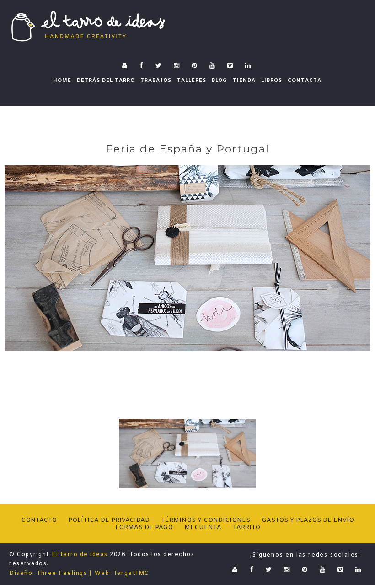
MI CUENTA (202, 527)
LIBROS (271, 80)
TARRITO (246, 527)
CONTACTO (39, 520)
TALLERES (191, 80)
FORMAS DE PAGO (144, 527)
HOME (62, 80)
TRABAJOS (155, 80)
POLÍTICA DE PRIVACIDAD (109, 520)
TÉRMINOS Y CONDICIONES (205, 520)
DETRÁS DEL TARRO (106, 80)
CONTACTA (304, 80)
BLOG (219, 80)
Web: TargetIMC (122, 573)
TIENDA (244, 80)
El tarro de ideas (80, 554)
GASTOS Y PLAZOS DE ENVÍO (308, 520)
